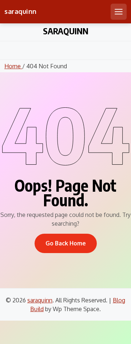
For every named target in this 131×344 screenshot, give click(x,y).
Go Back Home (65, 243)
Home (13, 66)
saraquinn (20, 11)
